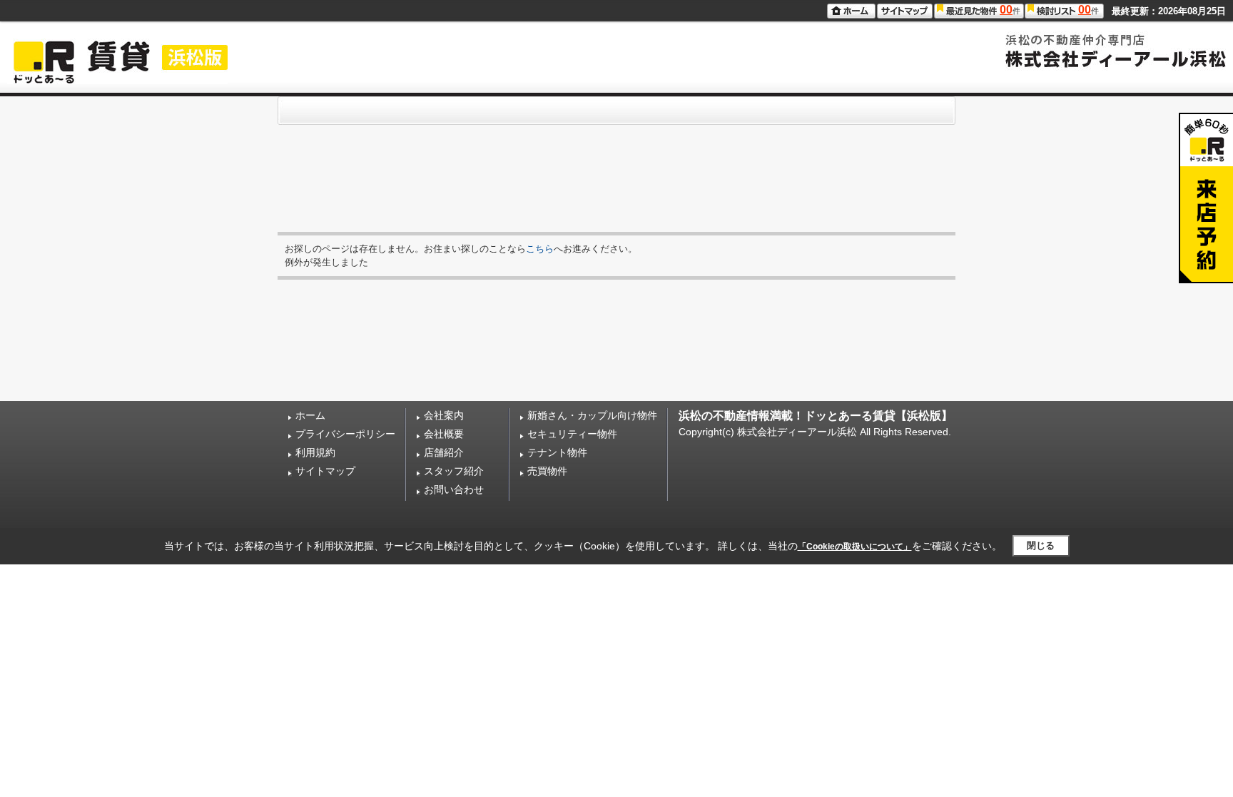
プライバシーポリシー (345, 434)
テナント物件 (557, 452)
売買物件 (547, 471)
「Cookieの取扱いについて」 (855, 547)
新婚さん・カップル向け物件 (592, 415)
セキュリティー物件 (572, 434)
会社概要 (444, 434)
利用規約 (315, 452)
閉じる (1041, 545)
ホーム (310, 415)
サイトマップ (325, 471)
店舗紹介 (444, 452)
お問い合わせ (454, 489)
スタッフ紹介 (454, 471)
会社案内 (444, 415)
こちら (540, 248)
